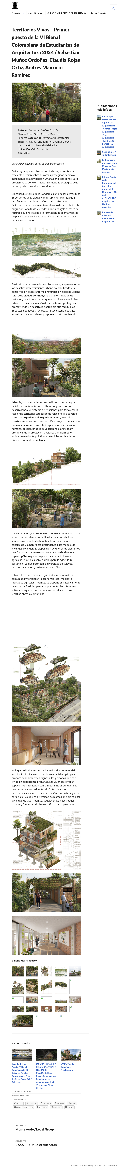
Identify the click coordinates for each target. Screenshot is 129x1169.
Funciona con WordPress (81, 1165)
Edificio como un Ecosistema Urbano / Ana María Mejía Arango (109, 166)
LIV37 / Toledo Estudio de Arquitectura (67, 1067)
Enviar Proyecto (98, 13)
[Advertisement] (46, 617)
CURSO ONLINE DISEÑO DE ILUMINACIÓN (67, 13)
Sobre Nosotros (35, 13)
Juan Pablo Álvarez (20, 1096)
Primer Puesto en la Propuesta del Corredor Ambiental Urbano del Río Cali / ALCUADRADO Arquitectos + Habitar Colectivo (109, 192)
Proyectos (16, 13)
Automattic (112, 1165)
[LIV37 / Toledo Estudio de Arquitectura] (71, 1055)
